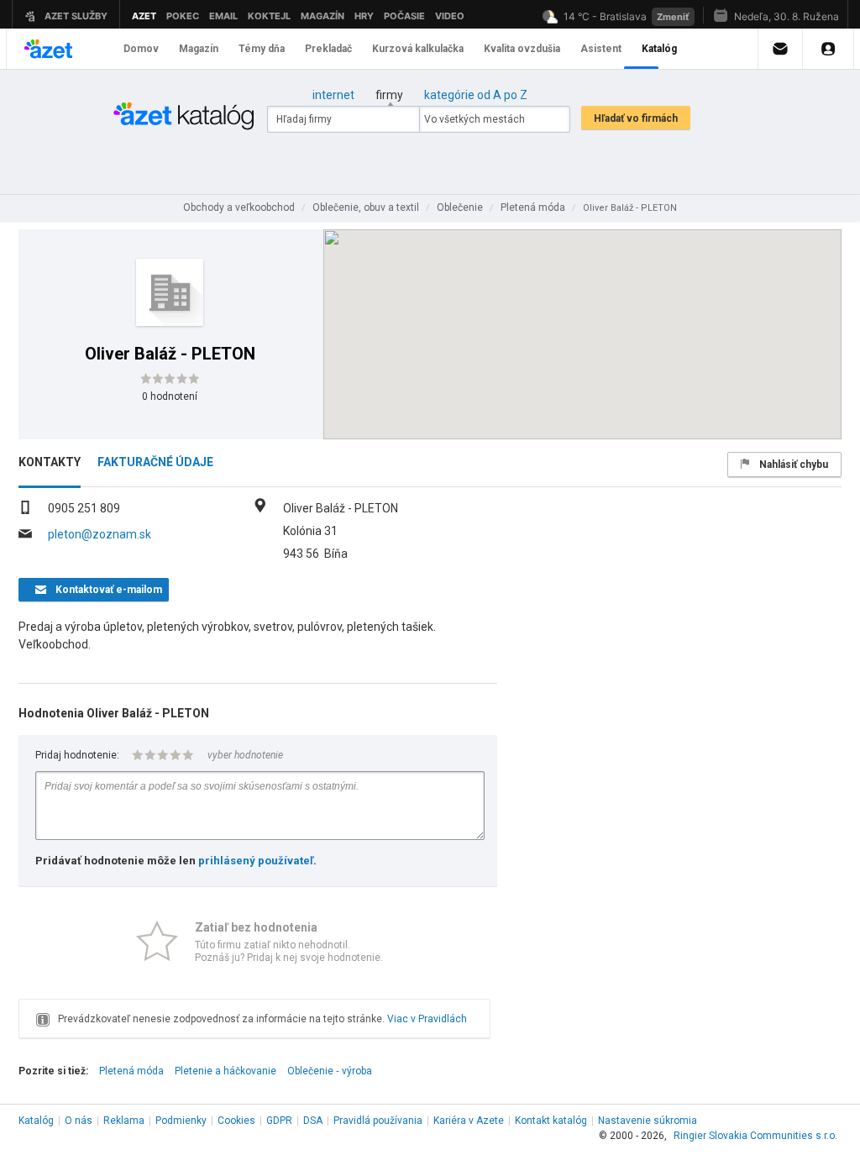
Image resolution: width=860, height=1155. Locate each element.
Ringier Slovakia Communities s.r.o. (755, 1136)
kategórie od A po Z (475, 95)
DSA (312, 1120)
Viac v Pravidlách (427, 1019)
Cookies (236, 1120)
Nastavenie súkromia (647, 1120)
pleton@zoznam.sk (99, 534)
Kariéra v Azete (468, 1120)
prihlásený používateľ (255, 860)
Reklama (123, 1120)
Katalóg (36, 1120)
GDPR (279, 1120)
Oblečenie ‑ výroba (329, 1071)
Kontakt (551, 1120)
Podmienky (181, 1120)
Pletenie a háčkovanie (225, 1071)
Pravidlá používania (377, 1120)
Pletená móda (131, 1071)
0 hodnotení (169, 396)
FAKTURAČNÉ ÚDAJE (155, 462)
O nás (78, 1120)
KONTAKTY (49, 462)
